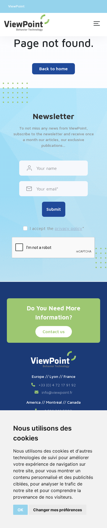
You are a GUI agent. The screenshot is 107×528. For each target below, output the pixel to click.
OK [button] (20, 509)
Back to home (53, 68)
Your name (46, 168)
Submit (53, 209)
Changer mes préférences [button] (57, 509)
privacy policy (68, 228)
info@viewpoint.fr (57, 392)
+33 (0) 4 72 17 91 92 (57, 385)
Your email (46, 188)
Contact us (54, 331)
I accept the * (57, 228)
